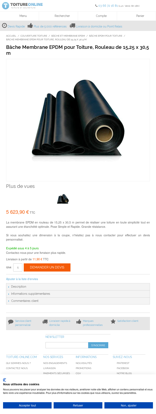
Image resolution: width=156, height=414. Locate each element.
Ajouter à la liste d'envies (22, 279)
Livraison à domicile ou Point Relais (99, 26)
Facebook (123, 368)
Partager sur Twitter (54, 279)
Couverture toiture (34, 35)
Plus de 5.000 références (50, 26)
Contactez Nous (17, 368)
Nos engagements (55, 363)
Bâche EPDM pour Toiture (105, 35)
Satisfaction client (127, 320)
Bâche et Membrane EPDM (68, 35)
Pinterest (123, 363)
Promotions (83, 368)
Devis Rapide (16, 26)
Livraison (49, 368)
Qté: (9, 267)
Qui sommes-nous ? (18, 363)
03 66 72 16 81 (108, 5)
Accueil (11, 35)
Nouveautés (84, 363)
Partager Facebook (46, 279)
